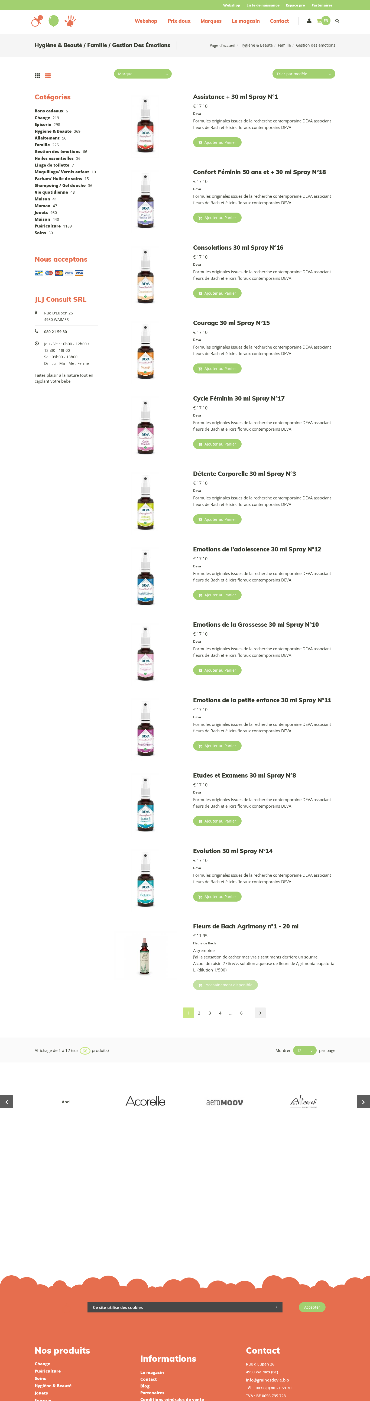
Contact (279, 21)
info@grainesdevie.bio (267, 1380)
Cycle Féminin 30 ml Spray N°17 (239, 398)
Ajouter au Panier (219, 142)
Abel (66, 1101)
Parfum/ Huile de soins (58, 178)
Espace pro (295, 5)
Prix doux (179, 21)
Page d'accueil (222, 45)
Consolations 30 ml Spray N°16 (238, 247)
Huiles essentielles (54, 158)
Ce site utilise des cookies (118, 1307)
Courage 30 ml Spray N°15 (231, 323)
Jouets (41, 212)
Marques (211, 21)
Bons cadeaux (49, 110)
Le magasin (246, 21)
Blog (145, 1386)
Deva (197, 113)
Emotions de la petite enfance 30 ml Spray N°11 (262, 700)
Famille (284, 45)
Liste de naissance (263, 5)
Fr (326, 20)
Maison (42, 198)
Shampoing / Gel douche (60, 185)
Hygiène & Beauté (257, 45)
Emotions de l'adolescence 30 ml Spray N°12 (257, 549)
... (230, 1013)
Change (42, 117)
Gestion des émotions (57, 151)
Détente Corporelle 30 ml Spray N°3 (244, 473)
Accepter (312, 1307)
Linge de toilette (52, 165)
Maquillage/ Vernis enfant (62, 171)
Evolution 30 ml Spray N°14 (232, 851)
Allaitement (47, 138)
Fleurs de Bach (204, 943)
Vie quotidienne (51, 192)
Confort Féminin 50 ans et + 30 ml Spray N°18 (259, 172)
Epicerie (43, 124)
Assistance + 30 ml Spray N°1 (235, 96)
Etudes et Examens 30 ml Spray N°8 (244, 775)
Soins (40, 232)
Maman (42, 205)
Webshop (231, 5)
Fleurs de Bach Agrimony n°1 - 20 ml (245, 926)
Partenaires (322, 5)
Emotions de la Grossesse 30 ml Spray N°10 (256, 624)
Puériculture (48, 226)
